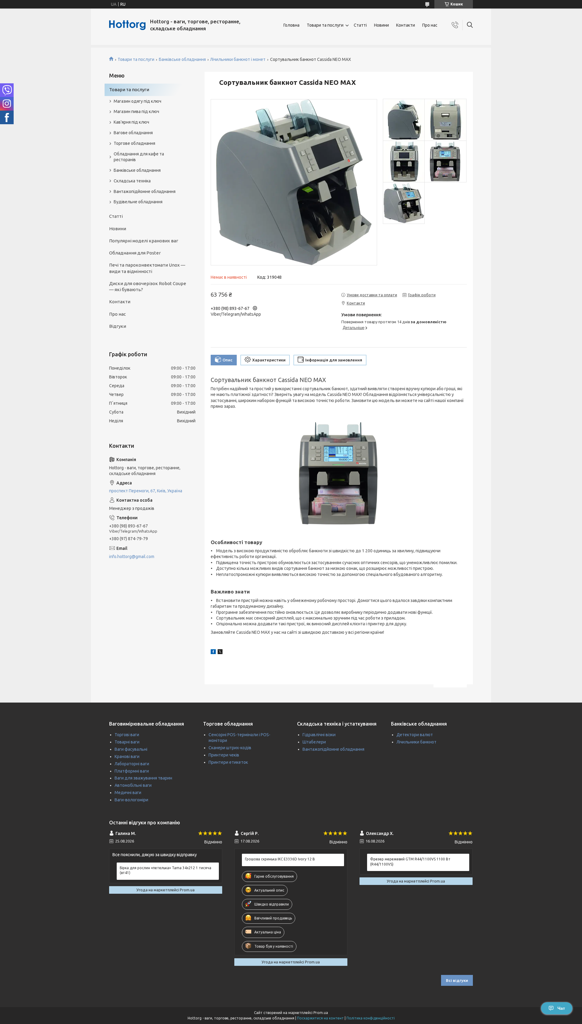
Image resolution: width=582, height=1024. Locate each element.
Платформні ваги (132, 771)
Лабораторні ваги (132, 763)
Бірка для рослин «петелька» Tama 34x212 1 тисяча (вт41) (165, 870)
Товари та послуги (325, 25)
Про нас (429, 25)
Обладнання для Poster (135, 252)
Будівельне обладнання (138, 201)
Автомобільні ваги (133, 785)
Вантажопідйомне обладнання (145, 191)
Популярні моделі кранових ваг (143, 240)
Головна (291, 25)
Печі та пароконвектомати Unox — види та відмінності (147, 268)
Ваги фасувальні (131, 749)
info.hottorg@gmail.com (131, 556)
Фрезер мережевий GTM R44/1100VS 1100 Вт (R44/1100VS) (410, 861)
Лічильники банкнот (416, 742)
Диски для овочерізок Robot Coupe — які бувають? (147, 286)
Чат (561, 1008)
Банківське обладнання (182, 59)
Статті (360, 25)
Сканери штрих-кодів (230, 747)
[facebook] (213, 652)
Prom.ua (320, 1013)
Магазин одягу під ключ (137, 101)
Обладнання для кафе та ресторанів (139, 156)
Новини (381, 25)
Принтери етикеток (228, 762)
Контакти (405, 25)
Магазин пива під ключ (136, 111)
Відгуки (117, 326)
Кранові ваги (127, 756)
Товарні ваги (127, 742)
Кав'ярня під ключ (131, 122)
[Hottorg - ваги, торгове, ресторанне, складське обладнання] (127, 25)
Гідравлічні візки (319, 734)
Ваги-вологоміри (131, 799)
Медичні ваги (128, 792)
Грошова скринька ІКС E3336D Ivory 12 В (280, 859)
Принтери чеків (224, 755)
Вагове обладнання (133, 132)
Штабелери (314, 742)
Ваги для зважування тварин (143, 778)
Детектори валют (414, 734)
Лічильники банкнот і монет (238, 59)
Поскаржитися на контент (320, 1018)
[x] (220, 652)
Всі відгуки (457, 980)
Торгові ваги (127, 734)
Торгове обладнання (134, 143)
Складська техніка (132, 180)
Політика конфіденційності (370, 1018)
